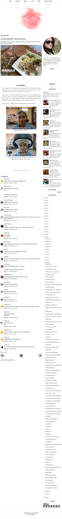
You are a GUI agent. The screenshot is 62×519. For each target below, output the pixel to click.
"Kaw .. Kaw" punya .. (49, 329)
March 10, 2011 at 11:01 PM (10, 286)
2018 (45, 218)
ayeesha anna (6, 215)
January (47, 494)
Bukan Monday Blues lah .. (50, 287)
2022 (46, 208)
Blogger (33, 514)
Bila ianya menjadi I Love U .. (50, 294)
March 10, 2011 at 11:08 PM (10, 293)
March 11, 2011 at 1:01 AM (10, 326)
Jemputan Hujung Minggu (50, 367)
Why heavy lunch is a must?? (50, 326)
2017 (45, 221)
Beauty (25, 1)
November (47, 241)
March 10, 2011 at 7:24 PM (10, 183)
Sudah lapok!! (47, 337)
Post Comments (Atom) (10, 360)
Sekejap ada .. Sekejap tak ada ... (51, 305)
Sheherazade (6, 186)
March (47, 262)
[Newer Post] (2, 357)
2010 (45, 497)
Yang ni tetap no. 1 (52, 120)
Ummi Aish (6, 297)
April (46, 259)
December (47, 238)
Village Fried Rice (48, 472)
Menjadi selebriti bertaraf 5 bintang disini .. (54, 131)
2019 (45, 216)
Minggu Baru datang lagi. (50, 360)
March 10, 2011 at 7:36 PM (10, 211)
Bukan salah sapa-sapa (49, 282)
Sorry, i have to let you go (50, 482)
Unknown (5, 179)
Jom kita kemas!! (48, 424)
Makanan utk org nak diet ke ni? (51, 485)
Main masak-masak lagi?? (50, 454)
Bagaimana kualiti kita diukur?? (51, 477)
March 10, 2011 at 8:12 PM (10, 220)
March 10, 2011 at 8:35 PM (10, 238)
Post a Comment (4, 352)
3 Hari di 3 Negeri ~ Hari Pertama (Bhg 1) (52, 401)
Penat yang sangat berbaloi (50, 403)
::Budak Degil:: (6, 330)
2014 (45, 229)
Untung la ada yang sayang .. (50, 421)
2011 (45, 237)
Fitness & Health (48, 1)
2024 (46, 202)
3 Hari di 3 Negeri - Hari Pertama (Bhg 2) (52, 398)
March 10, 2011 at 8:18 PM (10, 229)
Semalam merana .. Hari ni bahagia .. (52, 271)
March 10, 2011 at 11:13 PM (10, 301)
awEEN (5, 256)
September (48, 246)
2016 (45, 224)
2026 (46, 197)
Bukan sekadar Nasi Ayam (50, 388)
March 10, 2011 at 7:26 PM (10, 196)
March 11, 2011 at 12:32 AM (10, 308)
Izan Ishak (6, 264)
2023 (46, 205)
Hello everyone (46, 92)
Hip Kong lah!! (48, 429)
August (47, 249)
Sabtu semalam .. (48, 302)
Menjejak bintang (48, 264)
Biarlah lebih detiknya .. (49, 324)
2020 (46, 213)
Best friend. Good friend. (49, 274)
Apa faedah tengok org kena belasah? (52, 342)
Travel (38, 1)
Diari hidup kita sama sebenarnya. (51, 487)
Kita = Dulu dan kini (48, 457)
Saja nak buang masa (49, 480)
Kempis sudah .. (48, 431)
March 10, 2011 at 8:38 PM (10, 253)
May (46, 257)
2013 (45, 231)
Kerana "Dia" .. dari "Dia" (49, 334)
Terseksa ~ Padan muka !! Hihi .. (51, 452)
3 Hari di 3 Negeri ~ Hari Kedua (51, 266)
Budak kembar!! (48, 441)
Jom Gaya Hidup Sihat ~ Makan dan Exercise (13, 39)
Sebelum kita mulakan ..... (50, 276)
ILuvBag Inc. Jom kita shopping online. (52, 370)
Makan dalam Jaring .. (49, 464)
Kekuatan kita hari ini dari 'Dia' (50, 362)
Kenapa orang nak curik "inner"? (51, 331)
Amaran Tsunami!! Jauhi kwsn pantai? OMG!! (53, 411)
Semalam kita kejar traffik (50, 470)
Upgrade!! (47, 462)
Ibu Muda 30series (7, 200)
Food (32, 1)
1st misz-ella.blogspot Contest (54, 100)
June (46, 254)
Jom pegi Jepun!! (48, 426)
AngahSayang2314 (7, 274)
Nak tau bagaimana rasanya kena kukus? (52, 354)
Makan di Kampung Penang (50, 475)
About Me (18, 1)
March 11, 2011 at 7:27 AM (10, 341)
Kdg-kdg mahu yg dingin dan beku (51, 418)
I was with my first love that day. (51, 269)
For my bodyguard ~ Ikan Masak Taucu (52, 339)
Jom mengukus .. (48, 416)
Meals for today (48, 349)
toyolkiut (5, 321)
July (46, 252)
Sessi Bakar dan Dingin (53, 170)
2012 (45, 234)
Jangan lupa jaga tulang (49, 378)
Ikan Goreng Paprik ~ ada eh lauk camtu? (52, 413)
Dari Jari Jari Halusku (34, 513)
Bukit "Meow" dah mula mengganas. (51, 352)
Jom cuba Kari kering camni (50, 375)
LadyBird (5, 233)
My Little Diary (6, 224)
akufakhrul (6, 242)
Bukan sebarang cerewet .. (50, 279)
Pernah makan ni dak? (53, 160)
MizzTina (5, 207)
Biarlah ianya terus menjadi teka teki (52, 347)
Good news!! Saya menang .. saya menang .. (53, 289)
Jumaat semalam (48, 311)
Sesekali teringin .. (48, 459)
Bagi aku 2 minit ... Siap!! (50, 393)
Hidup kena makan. (52, 141)
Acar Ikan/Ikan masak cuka (50, 449)
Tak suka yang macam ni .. (50, 447)
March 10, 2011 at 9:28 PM (10, 278)
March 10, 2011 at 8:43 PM (10, 261)
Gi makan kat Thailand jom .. (50, 357)
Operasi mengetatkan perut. (50, 406)
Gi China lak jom (48, 344)
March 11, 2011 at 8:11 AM (10, 348)
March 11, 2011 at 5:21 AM (10, 334)
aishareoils (6, 304)
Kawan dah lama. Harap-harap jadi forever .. (53, 408)
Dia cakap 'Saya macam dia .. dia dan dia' (53, 467)
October (47, 244)
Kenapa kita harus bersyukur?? (51, 372)
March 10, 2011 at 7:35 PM (10, 204)
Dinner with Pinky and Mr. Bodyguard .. (52, 385)
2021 (45, 210)
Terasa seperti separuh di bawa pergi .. (52, 436)
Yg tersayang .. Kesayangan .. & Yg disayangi (53, 284)
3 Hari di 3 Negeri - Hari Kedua (51, 380)
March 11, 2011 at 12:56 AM (10, 317)
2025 (46, 200)
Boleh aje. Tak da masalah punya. (51, 297)
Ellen (5, 249)
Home (10, 1)
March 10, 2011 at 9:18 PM (10, 271)
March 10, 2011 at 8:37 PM (10, 246)
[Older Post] (40, 357)
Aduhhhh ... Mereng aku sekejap (51, 383)
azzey (5, 289)
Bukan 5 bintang (48, 319)
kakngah (5, 312)
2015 (45, 226)
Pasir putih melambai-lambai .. (51, 439)
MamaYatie (6, 282)
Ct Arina (5, 344)
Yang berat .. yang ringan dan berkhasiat (52, 292)
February (47, 491)
